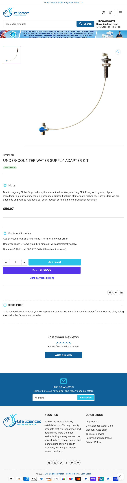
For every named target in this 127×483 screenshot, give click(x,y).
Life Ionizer (9, 155)
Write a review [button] (63, 354)
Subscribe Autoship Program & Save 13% (63, 2)
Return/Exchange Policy (99, 437)
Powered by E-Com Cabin (78, 473)
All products (92, 421)
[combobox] (48, 24)
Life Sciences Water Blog (99, 425)
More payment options (42, 277)
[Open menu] (120, 12)
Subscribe (86, 397)
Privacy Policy (93, 442)
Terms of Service (95, 433)
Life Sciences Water (54, 473)
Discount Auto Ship (96, 429)
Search (87, 23)
